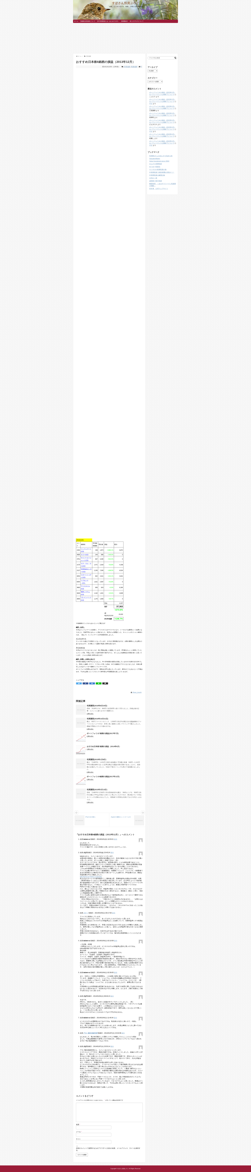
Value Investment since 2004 (159, 161)
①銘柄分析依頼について (87, 21)
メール (79, 1132)
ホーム (76, 21)
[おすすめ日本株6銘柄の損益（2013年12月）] (92, 683)
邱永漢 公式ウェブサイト (158, 188)
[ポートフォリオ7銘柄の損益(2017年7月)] (81, 737)
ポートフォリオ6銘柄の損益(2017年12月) (103, 777)
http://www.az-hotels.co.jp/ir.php (91, 876)
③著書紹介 (124, 21)
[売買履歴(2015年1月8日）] (81, 763)
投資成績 (134, 67)
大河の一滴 (153, 178)
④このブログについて (137, 21)
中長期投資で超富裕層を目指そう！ (161, 172)
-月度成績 (126, 67)
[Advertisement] (125, 38)
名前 (78, 1124)
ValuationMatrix (154, 158)
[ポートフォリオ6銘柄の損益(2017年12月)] (81, 780)
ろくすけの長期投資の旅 (157, 169)
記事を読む (90, 713)
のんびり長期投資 (155, 164)
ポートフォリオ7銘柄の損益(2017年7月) (103, 733)
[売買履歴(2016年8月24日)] (81, 710)
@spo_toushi (137, 692)
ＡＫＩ (85, 913)
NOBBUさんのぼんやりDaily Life (160, 156)
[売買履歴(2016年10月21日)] (81, 723)
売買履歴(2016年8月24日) (97, 706)
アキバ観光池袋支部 (90, 1033)
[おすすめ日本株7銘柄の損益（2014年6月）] (81, 750)
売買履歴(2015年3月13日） (97, 790)
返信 (115, 839)
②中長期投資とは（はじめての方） (108, 21)
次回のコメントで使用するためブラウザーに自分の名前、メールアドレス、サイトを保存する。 (108, 1149)
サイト (78, 1139)
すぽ (150, 103)
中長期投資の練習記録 (157, 175)
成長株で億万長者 (155, 181)
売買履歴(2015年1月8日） (97, 759)
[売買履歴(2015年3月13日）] (81, 793)
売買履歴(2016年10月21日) (97, 719)
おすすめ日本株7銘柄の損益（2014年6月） (104, 746)
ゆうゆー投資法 (154, 166)
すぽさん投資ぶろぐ (125, 3)
